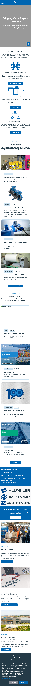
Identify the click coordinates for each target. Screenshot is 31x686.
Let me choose (6, 678)
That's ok (23, 682)
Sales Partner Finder (15, 83)
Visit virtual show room (9, 605)
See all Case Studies (15, 286)
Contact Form (15, 517)
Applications (15, 132)
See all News (15, 462)
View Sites (6, 649)
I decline (14, 682)
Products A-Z (15, 107)
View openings (7, 561)
